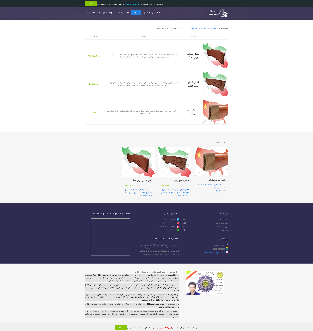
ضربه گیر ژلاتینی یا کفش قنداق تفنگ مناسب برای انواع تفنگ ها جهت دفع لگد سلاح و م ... (212, 188)
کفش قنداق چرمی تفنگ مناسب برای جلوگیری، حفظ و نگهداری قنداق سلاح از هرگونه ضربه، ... (175, 192)
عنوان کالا (193, 36)
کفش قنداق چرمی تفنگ (193, 55)
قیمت (95, 36)
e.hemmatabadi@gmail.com (214, 253)
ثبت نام (121, 327)
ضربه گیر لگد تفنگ (193, 112)
